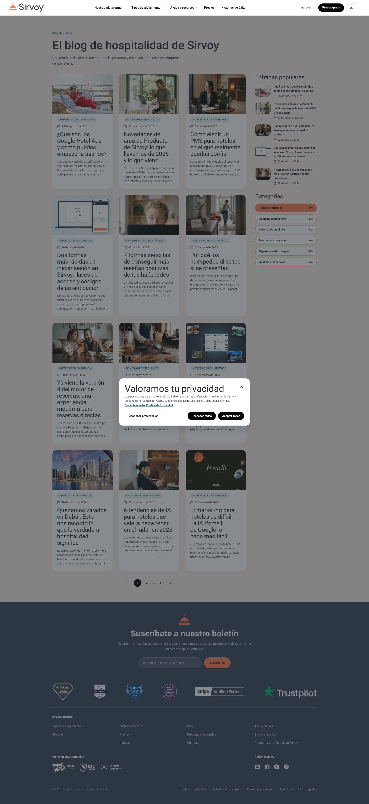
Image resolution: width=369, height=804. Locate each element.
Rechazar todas (202, 416)
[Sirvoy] (26, 7)
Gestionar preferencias (143, 416)
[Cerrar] (241, 386)
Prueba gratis (331, 7)
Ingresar (306, 7)
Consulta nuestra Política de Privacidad (149, 405)
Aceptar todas (231, 416)
